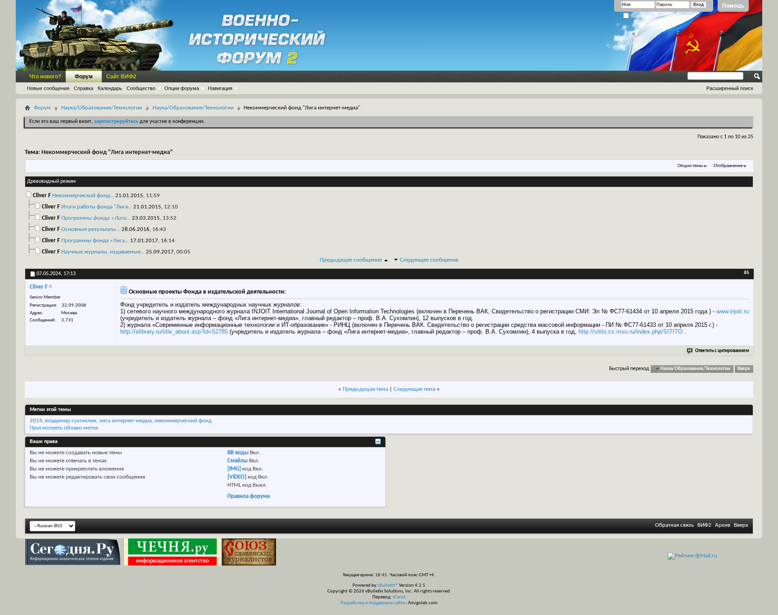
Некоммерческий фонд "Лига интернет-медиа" (107, 152)
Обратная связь (674, 525)
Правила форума (248, 496)
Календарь (110, 88)
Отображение (728, 165)
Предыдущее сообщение (351, 260)
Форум (84, 76)
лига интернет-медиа (125, 421)
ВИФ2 (704, 525)
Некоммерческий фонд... (83, 196)
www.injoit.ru (732, 311)
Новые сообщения (48, 88)
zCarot (399, 597)
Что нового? (45, 76)
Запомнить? (642, 16)
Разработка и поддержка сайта (372, 603)
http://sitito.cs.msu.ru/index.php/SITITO (631, 331)
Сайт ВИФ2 (121, 76)
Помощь (733, 6)
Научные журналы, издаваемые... (103, 252)
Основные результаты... (90, 229)
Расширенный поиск (729, 88)
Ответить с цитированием (722, 350)
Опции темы (690, 165)
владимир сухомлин (70, 421)
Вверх (743, 368)
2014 (36, 421)
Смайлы (237, 461)
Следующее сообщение (429, 260)
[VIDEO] (236, 477)
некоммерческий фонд (183, 421)
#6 (746, 273)
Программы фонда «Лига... (95, 241)
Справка (83, 88)
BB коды (238, 453)
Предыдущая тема (365, 389)
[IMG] (234, 469)
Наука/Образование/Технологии (101, 108)
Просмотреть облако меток (64, 428)
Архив (722, 525)
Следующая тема (414, 389)
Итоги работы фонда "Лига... (96, 207)
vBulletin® (387, 585)
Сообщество (141, 88)
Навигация (220, 88)
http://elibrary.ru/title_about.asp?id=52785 (174, 331)
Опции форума (181, 88)
